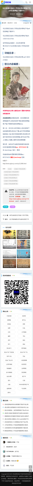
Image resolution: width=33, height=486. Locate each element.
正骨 (9, 332)
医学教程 (24, 348)
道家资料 (9, 388)
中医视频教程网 (26, 481)
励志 (24, 340)
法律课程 (24, 368)
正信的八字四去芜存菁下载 (10, 184)
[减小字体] (24, 23)
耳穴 (9, 344)
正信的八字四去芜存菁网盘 (10, 181)
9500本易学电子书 (24, 384)
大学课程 (24, 332)
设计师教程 (9, 372)
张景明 (24, 316)
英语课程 (24, 372)
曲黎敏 (9, 320)
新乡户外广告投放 (9, 352)
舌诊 (24, 356)
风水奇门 (10, 23)
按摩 (9, 328)
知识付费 (9, 376)
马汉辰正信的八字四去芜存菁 (11, 172)
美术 (9, 340)
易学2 (9, 392)
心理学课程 (9, 364)
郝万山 (24, 320)
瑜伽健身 (9, 368)
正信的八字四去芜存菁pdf (10, 178)
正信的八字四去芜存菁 (19, 169)
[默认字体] (26, 23)
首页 (4, 23)
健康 (9, 336)
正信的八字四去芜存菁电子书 (11, 175)
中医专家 (9, 316)
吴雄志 (9, 324)
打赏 (6, 207)
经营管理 (24, 364)
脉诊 (24, 344)
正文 (15, 23)
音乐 (9, 380)
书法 (24, 336)
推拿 (24, 324)
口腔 (24, 380)
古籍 (9, 384)
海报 (13, 207)
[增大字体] (28, 23)
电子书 (24, 376)
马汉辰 (9, 169)
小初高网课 (24, 360)
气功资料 (24, 388)
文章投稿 (17, 196)
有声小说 (9, 356)
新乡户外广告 (23, 352)
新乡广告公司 (9, 360)
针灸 (24, 328)
